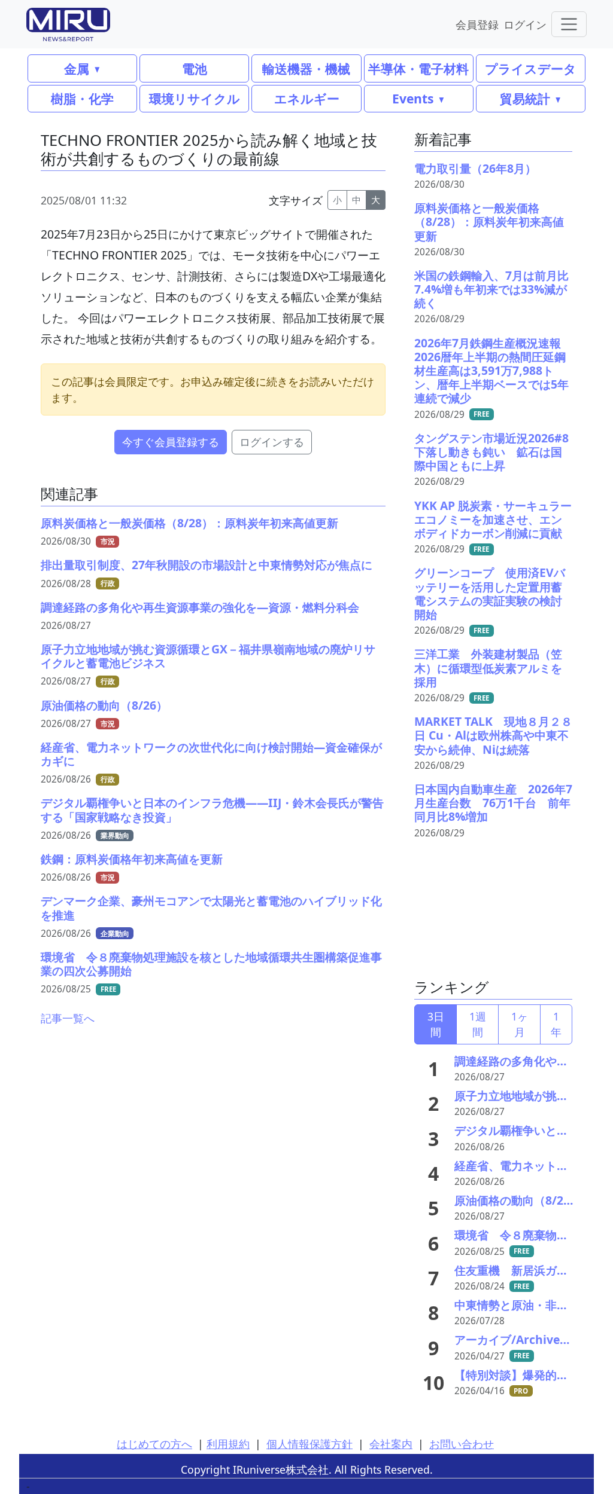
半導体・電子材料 (418, 68)
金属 (76, 68)
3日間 (435, 1024)
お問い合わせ (461, 1444)
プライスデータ (530, 68)
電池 (194, 68)
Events (412, 98)
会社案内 (390, 1444)
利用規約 (228, 1444)
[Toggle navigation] (569, 24)
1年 (556, 1024)
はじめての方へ (154, 1444)
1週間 (477, 1024)
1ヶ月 (519, 1024)
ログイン (525, 24)
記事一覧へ (68, 1018)
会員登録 (477, 24)
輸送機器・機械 (306, 68)
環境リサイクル (194, 98)
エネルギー (306, 98)
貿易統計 (525, 98)
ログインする (271, 442)
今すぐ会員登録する (170, 442)
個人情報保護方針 (309, 1444)
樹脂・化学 (82, 98)
